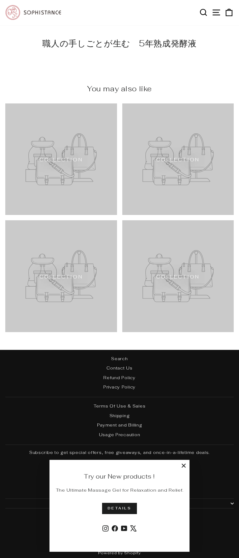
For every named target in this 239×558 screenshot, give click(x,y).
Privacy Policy (119, 387)
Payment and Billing (119, 425)
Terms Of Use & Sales (120, 406)
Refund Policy (119, 377)
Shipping (120, 415)
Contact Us (119, 368)
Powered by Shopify (119, 553)
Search (119, 358)
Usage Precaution (119, 434)
